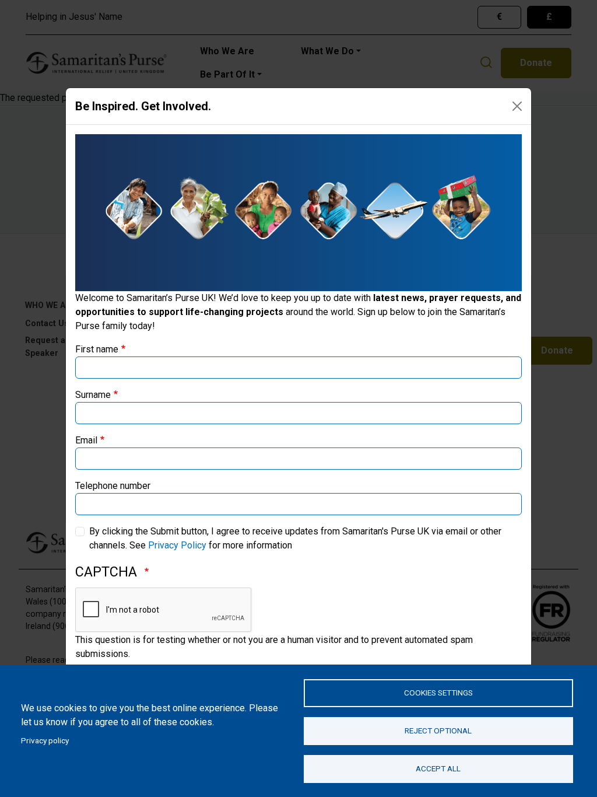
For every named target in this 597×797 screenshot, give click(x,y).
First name (96, 349)
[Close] (517, 106)
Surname (93, 394)
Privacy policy (45, 740)
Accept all (438, 768)
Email (86, 440)
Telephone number (112, 485)
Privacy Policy (177, 545)
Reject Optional (438, 730)
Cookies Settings (438, 692)
